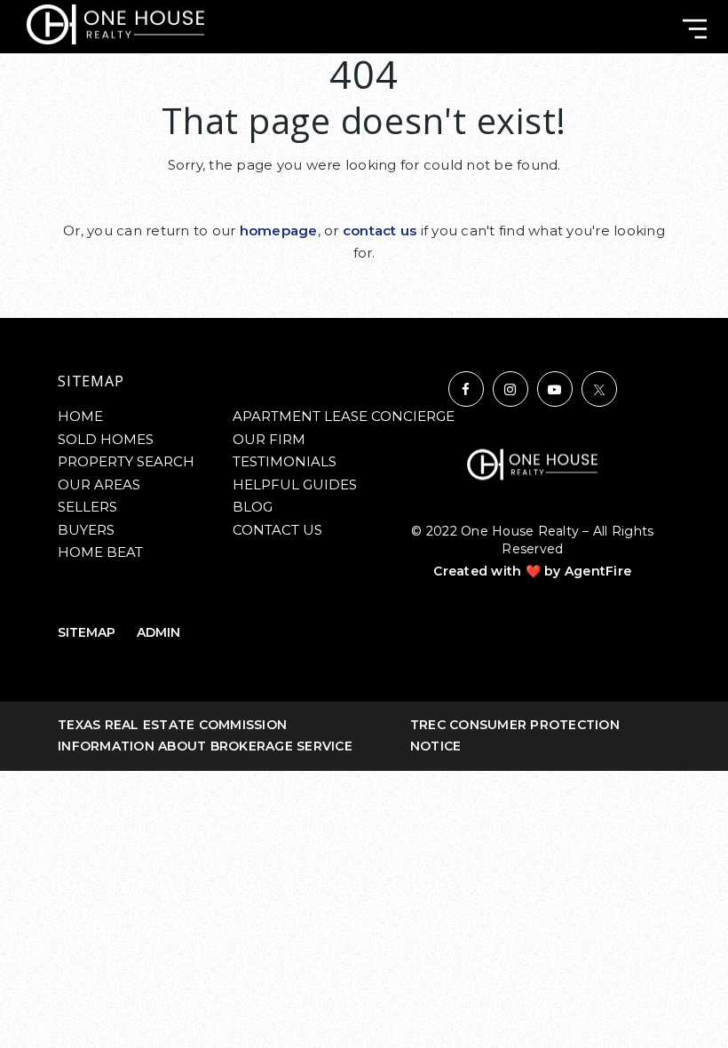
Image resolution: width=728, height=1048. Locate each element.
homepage (279, 230)
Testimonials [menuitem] (284, 461)
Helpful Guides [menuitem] (295, 484)
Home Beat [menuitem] (100, 552)
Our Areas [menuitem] (99, 484)
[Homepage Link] (115, 23)
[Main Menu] (695, 29)
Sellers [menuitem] (87, 506)
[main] (364, 159)
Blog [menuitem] (253, 506)
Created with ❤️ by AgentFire (532, 571)
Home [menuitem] (80, 416)
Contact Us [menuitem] (277, 529)
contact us (380, 230)
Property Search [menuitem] (126, 461)
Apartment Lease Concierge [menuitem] (344, 416)
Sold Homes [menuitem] (106, 439)
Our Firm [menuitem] (269, 439)
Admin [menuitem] (158, 632)
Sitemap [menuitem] (86, 632)
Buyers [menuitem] (86, 529)
